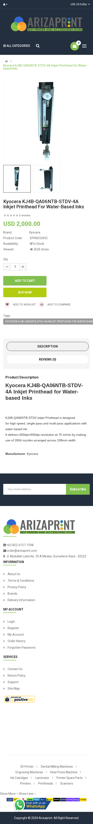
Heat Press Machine (63, 772)
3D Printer (27, 766)
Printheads (45, 783)
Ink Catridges (19, 778)
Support (13, 682)
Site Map (14, 688)
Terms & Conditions (21, 580)
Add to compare (59, 304)
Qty (5, 259)
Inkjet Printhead (33, 392)
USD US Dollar (79, 4)
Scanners (66, 783)
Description (47, 346)
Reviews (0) (47, 359)
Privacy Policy (17, 587)
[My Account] (6, 4)
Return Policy (17, 675)
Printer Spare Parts (69, 778)
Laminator (42, 778)
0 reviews (24, 215)
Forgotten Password (21, 647)
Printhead (52, 417)
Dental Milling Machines (57, 766)
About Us (14, 574)
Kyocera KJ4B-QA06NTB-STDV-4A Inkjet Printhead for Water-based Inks (45, 67)
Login (11, 621)
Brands (12, 593)
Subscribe (78, 489)
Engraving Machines (29, 772)
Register (13, 628)
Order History (17, 641)
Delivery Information (21, 600)
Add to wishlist (24, 304)
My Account (16, 634)
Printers (25, 783)
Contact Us (15, 669)
